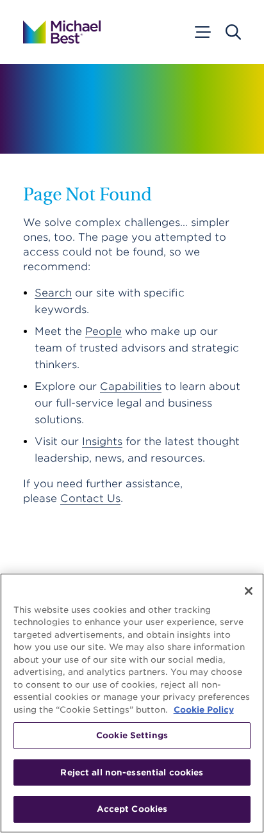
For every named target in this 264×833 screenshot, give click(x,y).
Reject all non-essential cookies (131, 772)
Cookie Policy (204, 710)
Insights (102, 441)
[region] (132, 703)
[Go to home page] (62, 32)
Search (53, 293)
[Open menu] (202, 32)
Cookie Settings (132, 735)
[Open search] (233, 32)
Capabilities (130, 386)
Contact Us (90, 498)
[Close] (249, 591)
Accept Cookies (132, 809)
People (103, 331)
